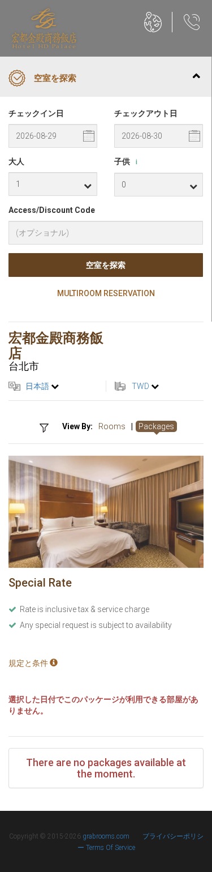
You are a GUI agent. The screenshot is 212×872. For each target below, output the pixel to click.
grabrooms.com (106, 836)
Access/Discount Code (51, 210)
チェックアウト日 (146, 113)
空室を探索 (106, 265)
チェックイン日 (36, 113)
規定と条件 (29, 663)
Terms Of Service (110, 848)
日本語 (37, 386)
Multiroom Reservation (106, 293)
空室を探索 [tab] (55, 78)
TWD (140, 386)
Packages (156, 426)
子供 (125, 161)
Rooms (112, 426)
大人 (16, 161)
